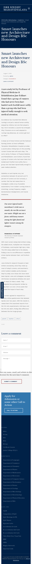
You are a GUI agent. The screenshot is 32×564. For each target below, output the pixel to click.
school (18, 318)
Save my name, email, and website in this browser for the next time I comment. (16, 373)
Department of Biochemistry (12, 482)
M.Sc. (4, 441)
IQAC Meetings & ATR (10, 517)
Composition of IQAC (10, 514)
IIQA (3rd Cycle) (8, 523)
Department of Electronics (11, 476)
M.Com (5, 444)
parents (4, 318)
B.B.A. (5, 431)
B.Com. (5, 434)
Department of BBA (9, 501)
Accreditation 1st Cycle (10, 526)
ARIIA (5, 542)
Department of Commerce (11, 463)
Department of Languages (11, 460)
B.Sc (4, 437)
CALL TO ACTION (12, 410)
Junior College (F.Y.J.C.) (10, 450)
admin (11, 76)
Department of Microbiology (12, 491)
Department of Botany (10, 485)
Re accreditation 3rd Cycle (11, 533)
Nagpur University (9, 545)
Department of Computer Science (13, 479)
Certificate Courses (9, 447)
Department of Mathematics (12, 472)
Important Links (8, 549)
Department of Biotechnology (12, 495)
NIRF (4, 539)
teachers (11, 318)
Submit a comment (10, 381)
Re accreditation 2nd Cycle (11, 530)
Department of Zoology (10, 488)
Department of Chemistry (11, 466)
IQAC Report (7, 520)
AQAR (5, 511)
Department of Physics (10, 469)
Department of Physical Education (14, 498)
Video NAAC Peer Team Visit (12, 536)
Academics (12, 78)
